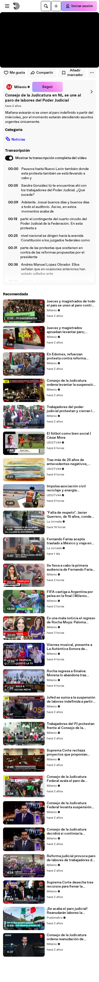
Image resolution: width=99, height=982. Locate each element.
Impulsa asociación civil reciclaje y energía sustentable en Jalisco (66, 488)
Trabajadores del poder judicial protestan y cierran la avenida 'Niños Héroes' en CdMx (70, 409)
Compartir (44, 72)
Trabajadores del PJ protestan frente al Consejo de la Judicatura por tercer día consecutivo (70, 726)
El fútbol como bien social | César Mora (69, 436)
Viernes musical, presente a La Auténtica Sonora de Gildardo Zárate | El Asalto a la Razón (71, 647)
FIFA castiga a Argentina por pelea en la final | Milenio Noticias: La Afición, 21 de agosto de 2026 (70, 594)
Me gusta (17, 72)
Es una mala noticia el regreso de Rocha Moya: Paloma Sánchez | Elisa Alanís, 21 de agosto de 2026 (71, 620)
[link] (17, 87)
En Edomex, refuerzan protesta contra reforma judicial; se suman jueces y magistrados (68, 356)
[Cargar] (56, 6)
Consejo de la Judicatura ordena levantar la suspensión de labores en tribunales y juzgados (71, 383)
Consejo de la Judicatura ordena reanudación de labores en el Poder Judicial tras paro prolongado (69, 937)
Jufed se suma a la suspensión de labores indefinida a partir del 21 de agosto (71, 700)
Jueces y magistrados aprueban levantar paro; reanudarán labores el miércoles (66, 330)
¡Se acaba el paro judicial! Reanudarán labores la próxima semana (67, 911)
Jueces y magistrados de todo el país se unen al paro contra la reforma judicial (71, 303)
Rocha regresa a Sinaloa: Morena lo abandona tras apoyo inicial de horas (66, 673)
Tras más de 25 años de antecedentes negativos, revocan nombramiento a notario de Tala (67, 462)
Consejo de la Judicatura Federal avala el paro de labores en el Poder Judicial (69, 779)
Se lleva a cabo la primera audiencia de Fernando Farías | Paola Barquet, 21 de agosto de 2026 (71, 568)
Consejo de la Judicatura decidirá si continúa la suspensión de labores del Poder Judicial (68, 831)
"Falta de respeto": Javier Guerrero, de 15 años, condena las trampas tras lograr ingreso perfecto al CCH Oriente (71, 515)
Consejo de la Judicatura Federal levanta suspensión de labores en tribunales (69, 805)
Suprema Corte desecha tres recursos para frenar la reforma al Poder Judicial (70, 884)
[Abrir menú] (7, 6)
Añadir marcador (75, 72)
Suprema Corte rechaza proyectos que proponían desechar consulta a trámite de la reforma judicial (69, 752)
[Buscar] (46, 6)
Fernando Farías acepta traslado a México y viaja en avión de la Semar (69, 541)
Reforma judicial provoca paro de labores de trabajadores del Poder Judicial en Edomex (71, 858)
